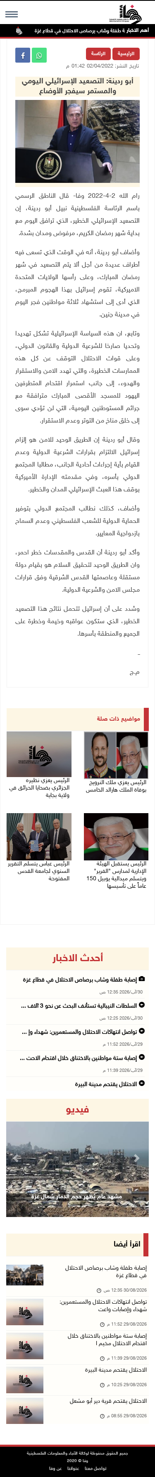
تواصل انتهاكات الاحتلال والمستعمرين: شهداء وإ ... (79, 1032)
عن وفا (55, 1469)
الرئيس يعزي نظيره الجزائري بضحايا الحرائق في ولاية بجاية (39, 788)
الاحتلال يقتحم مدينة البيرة (106, 1084)
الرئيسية (126, 54)
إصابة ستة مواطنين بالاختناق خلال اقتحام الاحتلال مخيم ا (107, 1340)
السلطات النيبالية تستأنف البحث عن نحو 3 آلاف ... (79, 1006)
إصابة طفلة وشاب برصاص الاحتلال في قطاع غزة (95, 31)
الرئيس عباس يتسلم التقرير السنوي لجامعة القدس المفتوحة (38, 871)
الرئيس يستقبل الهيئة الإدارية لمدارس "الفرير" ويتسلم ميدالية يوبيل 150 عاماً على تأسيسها (116, 875)
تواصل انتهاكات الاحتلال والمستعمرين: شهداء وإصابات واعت (103, 1306)
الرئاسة (98, 54)
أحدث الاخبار (77, 958)
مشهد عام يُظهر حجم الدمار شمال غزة (76, 1196)
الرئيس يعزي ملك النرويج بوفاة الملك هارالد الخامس (116, 786)
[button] (17, 1158)
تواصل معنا (95, 1469)
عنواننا (73, 1469)
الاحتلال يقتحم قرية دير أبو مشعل (108, 1401)
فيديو (77, 1110)
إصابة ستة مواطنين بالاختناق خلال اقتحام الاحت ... (78, 1058)
